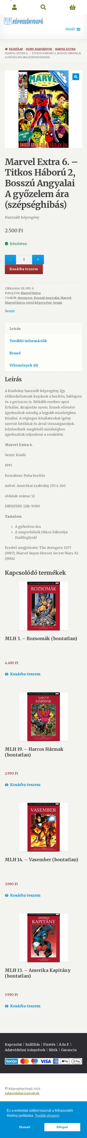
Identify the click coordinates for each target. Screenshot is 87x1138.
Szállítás (32, 1044)
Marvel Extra (65, 49)
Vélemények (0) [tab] (24, 365)
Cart (72, 7)
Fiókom (14, 7)
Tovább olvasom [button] (47, 1115)
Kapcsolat (13, 1044)
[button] (70, 29)
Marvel (65, 298)
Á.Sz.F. (64, 1044)
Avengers (25, 298)
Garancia (68, 1050)
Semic (58, 303)
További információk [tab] (28, 341)
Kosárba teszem (24, 269)
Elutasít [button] (24, 1127)
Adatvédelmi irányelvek (25, 1050)
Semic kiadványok (39, 49)
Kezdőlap (16, 49)
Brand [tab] (15, 353)
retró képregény (39, 303)
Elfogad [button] (62, 1127)
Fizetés (49, 1044)
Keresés (43, 7)
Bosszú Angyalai (46, 298)
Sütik (53, 1050)
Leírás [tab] (15, 328)
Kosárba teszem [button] (25, 674)
